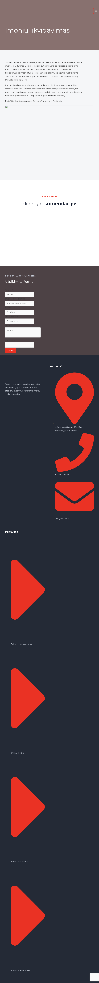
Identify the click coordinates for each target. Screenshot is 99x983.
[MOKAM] (9, 11)
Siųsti (10, 350)
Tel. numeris (11, 317)
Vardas (9, 290)
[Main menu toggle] (96, 11)
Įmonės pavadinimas (15, 299)
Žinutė (8, 325)
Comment (10, 340)
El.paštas (10, 308)
